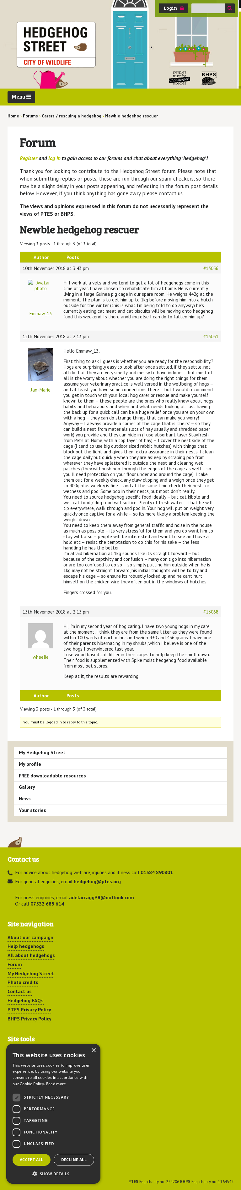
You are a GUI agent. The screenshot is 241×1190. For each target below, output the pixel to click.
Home (13, 116)
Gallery (27, 787)
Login (170, 8)
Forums (30, 116)
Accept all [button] (31, 1159)
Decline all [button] (74, 1159)
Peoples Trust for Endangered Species (179, 78)
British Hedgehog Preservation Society (209, 78)
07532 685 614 (47, 904)
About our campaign (30, 937)
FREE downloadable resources (52, 775)
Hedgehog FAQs (26, 1000)
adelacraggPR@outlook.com (101, 897)
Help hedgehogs (26, 946)
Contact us (20, 991)
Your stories (32, 810)
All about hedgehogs (31, 955)
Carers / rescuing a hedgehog (71, 116)
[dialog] (53, 1114)
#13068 (210, 611)
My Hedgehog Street (42, 752)
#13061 (210, 336)
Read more (56, 1083)
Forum (15, 964)
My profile (30, 764)
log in (54, 158)
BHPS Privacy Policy (29, 1018)
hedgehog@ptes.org (97, 881)
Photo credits (23, 982)
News (25, 798)
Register (28, 158)
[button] (53, 1173)
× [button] (93, 1050)
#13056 (210, 268)
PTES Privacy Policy (29, 1009)
